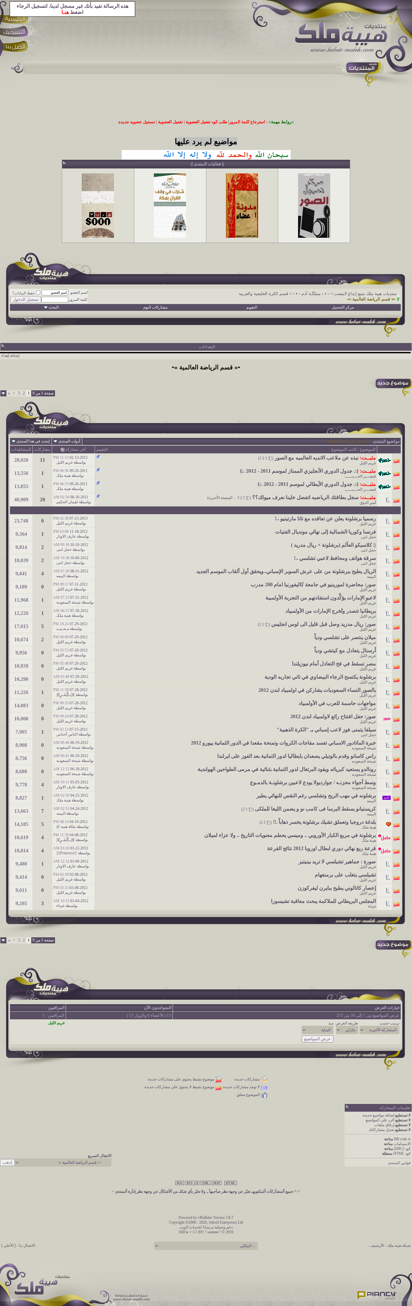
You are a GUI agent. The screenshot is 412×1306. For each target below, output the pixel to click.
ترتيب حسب (389, 1023)
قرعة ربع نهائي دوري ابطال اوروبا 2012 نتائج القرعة (321, 848)
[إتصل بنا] (16, 47)
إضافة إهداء (10, 355)
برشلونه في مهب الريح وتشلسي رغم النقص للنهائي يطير (316, 795)
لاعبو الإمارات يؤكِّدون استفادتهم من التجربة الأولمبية (321, 597)
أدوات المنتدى (69, 441)
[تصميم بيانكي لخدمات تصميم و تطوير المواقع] (377, 1293)
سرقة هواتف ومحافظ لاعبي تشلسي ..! (335, 558)
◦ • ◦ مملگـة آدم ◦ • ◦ (311, 293)
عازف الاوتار (66, 536)
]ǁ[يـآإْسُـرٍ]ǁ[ (65, 694)
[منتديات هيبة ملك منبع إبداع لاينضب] (344, 38)
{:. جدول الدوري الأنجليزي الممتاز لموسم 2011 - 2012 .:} (299, 471)
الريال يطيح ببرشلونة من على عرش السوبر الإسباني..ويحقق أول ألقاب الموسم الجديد (286, 571)
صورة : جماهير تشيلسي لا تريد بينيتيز (337, 861)
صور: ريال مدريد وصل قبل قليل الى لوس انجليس (323, 624)
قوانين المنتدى (399, 1163)
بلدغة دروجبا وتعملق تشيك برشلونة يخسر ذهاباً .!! (324, 822)
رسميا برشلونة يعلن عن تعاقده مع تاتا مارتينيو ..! (325, 518)
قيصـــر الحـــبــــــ (360, 476)
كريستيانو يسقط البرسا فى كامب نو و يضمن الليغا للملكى (315, 808)
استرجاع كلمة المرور (247, 121)
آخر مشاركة (75, 449)
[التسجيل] (16, 33)
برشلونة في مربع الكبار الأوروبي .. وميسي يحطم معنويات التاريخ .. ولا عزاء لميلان (290, 835)
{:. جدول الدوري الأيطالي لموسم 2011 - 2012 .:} (308, 484)
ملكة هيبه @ (66, 826)
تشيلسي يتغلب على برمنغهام (345, 874)
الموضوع (368, 449)
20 (42, 499)
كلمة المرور (78, 299)
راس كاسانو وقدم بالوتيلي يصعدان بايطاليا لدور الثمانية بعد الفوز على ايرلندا (296, 756)
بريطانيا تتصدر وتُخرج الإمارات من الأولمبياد (331, 611)
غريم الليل (368, 463)
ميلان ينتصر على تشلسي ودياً (345, 637)
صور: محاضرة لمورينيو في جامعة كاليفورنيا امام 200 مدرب (313, 584)
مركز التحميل (343, 307)
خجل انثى (368, 537)
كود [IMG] (402, 1148)
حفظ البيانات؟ (23, 293)
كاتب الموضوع (344, 449)
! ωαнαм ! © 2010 (218, 1232)
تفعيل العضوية (170, 121)
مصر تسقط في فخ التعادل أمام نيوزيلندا (334, 663)
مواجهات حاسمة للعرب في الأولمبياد (337, 703)
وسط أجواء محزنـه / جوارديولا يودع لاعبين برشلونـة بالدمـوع (313, 782)
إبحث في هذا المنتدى (33, 441)
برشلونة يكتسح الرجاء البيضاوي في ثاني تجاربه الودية (320, 677)
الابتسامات (402, 1144)
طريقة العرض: (346, 1023)
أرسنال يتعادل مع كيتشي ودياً (345, 650)
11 (42, 460)
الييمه (371, 576)
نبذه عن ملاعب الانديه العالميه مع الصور (317, 457)
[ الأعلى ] (8, 1245)
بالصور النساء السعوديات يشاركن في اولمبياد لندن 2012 (317, 690)
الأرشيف (377, 1245)
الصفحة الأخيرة (220, 498)
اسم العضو (79, 292)
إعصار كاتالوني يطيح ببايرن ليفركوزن (337, 888)
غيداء (372, 906)
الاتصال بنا (27, 1245)
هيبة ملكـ (63, 475)
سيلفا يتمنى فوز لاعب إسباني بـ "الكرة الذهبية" (326, 729)
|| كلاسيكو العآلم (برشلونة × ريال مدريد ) (333, 545)
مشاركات (42, 449)
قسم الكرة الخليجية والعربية (263, 293)
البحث (54, 307)
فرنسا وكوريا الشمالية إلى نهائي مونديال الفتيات (325, 531)
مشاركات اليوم (155, 307)
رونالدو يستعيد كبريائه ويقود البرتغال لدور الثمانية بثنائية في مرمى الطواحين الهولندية (287, 769)
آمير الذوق (368, 502)
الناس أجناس (67, 734)
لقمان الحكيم (67, 502)
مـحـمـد (62, 628)
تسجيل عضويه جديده (136, 121)
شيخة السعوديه (68, 602)
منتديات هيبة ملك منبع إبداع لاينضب (365, 293)
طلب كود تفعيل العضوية (206, 121)
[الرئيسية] (16, 18)
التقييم (102, 449)
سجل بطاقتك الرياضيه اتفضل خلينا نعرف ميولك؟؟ (305, 497)
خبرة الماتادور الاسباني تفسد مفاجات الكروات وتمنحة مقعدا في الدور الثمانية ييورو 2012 (283, 743)
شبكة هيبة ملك (399, 1245)
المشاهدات (21, 449)
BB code (400, 1139)
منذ (330, 1023)
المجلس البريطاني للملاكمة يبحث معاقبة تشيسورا (323, 901)
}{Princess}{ (66, 853)
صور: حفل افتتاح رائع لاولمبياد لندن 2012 (333, 716)
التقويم (251, 307)
